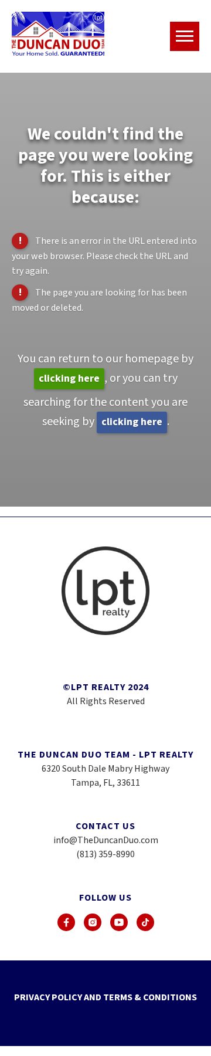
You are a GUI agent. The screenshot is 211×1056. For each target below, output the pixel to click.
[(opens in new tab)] (66, 922)
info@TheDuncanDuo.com (105, 840)
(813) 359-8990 (105, 854)
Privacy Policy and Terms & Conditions (105, 997)
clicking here (69, 378)
